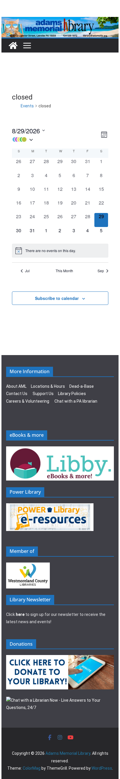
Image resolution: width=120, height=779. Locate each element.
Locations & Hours (48, 386)
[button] (56, 139)
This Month (64, 270)
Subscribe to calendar (57, 298)
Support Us (43, 393)
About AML (16, 386)
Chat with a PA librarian (75, 401)
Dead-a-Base (81, 386)
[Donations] (60, 658)
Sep (101, 270)
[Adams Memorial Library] (60, 21)
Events (27, 106)
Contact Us (16, 393)
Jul (27, 270)
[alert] (60, 251)
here (20, 614)
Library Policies (72, 393)
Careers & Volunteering (27, 401)
